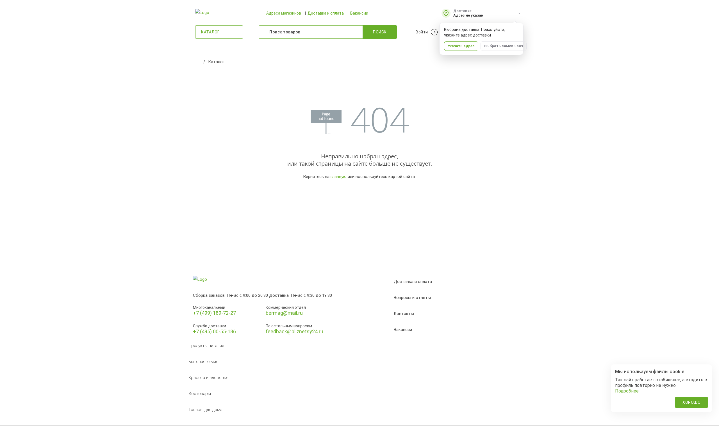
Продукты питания (206, 345)
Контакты (404, 313)
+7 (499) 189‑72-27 (214, 313)
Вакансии (359, 13)
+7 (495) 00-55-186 (214, 331)
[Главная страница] (198, 62)
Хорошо (691, 402)
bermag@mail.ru (284, 313)
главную (339, 176)
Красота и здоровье (208, 377)
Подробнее (627, 391)
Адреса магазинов (283, 13)
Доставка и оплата (326, 13)
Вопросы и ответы (412, 297)
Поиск (380, 32)
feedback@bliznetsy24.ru (294, 331)
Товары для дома (205, 409)
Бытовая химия (203, 361)
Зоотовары (199, 393)
